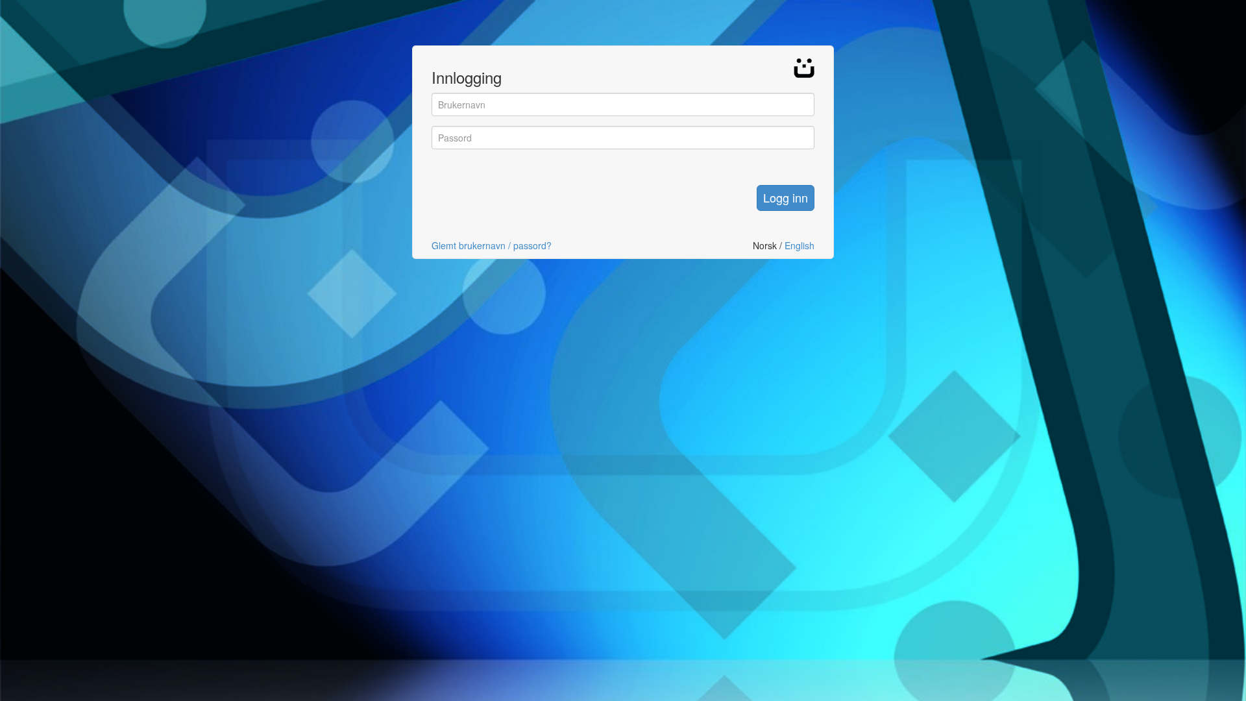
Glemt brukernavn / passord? (492, 245)
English (799, 245)
